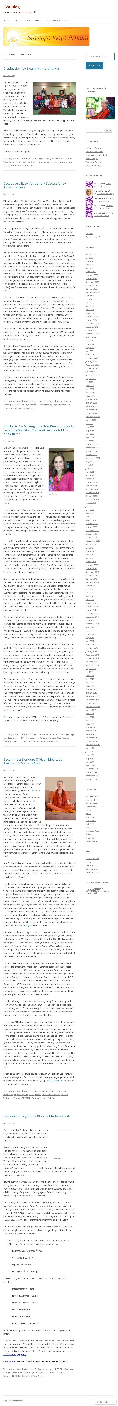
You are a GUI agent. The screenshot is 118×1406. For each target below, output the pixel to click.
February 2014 (92, 768)
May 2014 (90, 758)
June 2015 (90, 713)
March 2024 (91, 354)
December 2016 (92, 655)
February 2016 (92, 689)
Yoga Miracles (92, 841)
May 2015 (90, 717)
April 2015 (90, 720)
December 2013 (92, 775)
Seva (88, 827)
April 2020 (90, 516)
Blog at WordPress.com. (13, 1401)
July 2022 (89, 423)
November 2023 (92, 368)
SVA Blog (11, 6)
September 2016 (93, 665)
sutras (31, 1094)
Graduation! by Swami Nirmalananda (31, 68)
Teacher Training (57, 162)
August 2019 (91, 544)
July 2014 (89, 751)
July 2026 (89, 257)
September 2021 (93, 458)
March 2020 (91, 520)
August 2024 (91, 337)
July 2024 (89, 340)
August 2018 (91, 585)
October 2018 (91, 579)
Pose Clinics (23, 1372)
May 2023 (90, 389)
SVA (63, 158)
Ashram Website (34, 20)
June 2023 (90, 385)
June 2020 (90, 510)
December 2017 (92, 613)
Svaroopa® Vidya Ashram (22, 165)
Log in (88, 862)
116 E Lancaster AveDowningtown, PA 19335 (97, 889)
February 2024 (92, 358)
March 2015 (91, 724)
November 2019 (92, 534)
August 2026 (91, 254)
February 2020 (92, 523)
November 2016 (92, 658)
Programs (42, 1372)
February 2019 (92, 565)
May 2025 (90, 306)
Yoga (55, 404)
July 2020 (89, 506)
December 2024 (92, 323)
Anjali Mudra (91, 800)
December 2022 (92, 406)
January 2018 (91, 610)
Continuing (69, 1369)
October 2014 (91, 741)
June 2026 (90, 261)
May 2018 (90, 596)
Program (33, 1372)
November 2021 (92, 451)
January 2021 (91, 485)
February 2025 (92, 316)
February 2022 (92, 440)
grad (52, 158)
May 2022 (90, 430)
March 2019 (91, 561)
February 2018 (92, 606)
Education (7, 1372)
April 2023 (90, 392)
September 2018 (93, 582)
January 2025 (91, 320)
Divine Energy (92, 158)
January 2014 (91, 772)
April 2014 (90, 762)
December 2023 (92, 365)
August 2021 (91, 461)
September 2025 (93, 292)
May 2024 (90, 347)
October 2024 (91, 330)
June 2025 (90, 302)
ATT (13, 404)
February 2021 (92, 482)
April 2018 (90, 599)
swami (38, 1094)
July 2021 (89, 465)
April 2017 (90, 641)
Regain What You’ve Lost (96, 155)
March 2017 (91, 644)
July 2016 (89, 672)
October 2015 (91, 703)
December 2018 (92, 572)
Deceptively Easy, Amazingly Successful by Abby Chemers (34, 185)
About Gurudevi (50, 1091)
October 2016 (91, 661)
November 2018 (92, 575)
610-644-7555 (92, 892)
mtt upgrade (22, 1094)
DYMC (88, 813)
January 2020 (91, 527)
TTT (63, 1372)
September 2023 (93, 375)
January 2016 (91, 692)
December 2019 (92, 530)
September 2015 (93, 706)
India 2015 (90, 824)
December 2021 (92, 447)
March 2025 (91, 313)
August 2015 (91, 710)
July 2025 (89, 299)
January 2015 (91, 730)
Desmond (62, 1091)
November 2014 (92, 737)
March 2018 (91, 603)
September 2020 (93, 499)
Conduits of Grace (93, 148)
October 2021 (91, 454)
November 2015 (92, 699)
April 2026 (90, 268)
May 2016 (90, 679)
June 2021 (90, 468)
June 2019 (90, 551)
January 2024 (91, 361)
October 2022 (91, 413)
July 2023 (89, 382)
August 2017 (91, 627)
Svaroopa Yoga (23, 162)
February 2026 (92, 275)
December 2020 (92, 489)
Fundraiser (90, 817)
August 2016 (91, 668)
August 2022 (91, 420)
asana (46, 158)
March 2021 (91, 478)
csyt (72, 734)
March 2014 (91, 765)
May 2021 (90, 472)
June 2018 (90, 592)
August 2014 (91, 748)
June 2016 (90, 675)
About (18, 20)
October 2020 (91, 496)
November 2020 (92, 492)
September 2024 (93, 333)
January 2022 (91, 444)
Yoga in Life (91, 837)
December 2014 (92, 734)
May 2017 (90, 637)
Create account (92, 858)
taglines (89, 834)
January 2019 (91, 568)
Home (5, 20)
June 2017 (90, 634)
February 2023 (92, 399)
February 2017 (92, 648)
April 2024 (90, 351)
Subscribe (94, 65)
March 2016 (91, 686)
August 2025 (91, 295)
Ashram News (92, 803)
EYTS (15, 1372)
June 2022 (90, 427)
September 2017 (93, 623)
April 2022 (90, 434)
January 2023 (91, 402)
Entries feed (91, 865)
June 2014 (90, 755)
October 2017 (91, 620)
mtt (15, 1094)
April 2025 (90, 309)
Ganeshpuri (91, 820)
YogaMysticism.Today (57, 20)
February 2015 (92, 727)
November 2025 (92, 285)
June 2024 (90, 344)
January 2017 (91, 651)
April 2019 (90, 558)
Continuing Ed (31, 401)
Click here (7, 717)
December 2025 (92, 282)
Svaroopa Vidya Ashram (26, 404)
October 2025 (91, 289)
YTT (18, 741)
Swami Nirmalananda (40, 162)
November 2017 (92, 617)
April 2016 (90, 682)
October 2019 (91, 537)
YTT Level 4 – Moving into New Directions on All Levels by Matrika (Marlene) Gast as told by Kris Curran (38, 430)
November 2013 (92, 779)
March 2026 (91, 271)
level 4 (57, 158)
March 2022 (91, 437)
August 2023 (91, 378)
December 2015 (92, 696)
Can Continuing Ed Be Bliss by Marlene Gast (36, 1116)
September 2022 (93, 416)
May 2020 (90, 513)
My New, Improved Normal (103, 199)
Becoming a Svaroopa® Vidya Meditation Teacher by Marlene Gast (34, 761)
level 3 (11, 738)
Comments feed (93, 869)
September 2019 (93, 541)
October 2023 (91, 371)
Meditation (8, 1094)
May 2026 (90, 264)
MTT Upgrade (27, 925)
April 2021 (90, 475)
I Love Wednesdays (94, 151)
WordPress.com (92, 872)
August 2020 (91, 503)
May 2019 (90, 554)
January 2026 (91, 278)
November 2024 (92, 327)
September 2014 (93, 744)
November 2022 (92, 409)
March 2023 (91, 396)
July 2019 (89, 547)
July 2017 (89, 630)
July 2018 (89, 589)
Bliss (62, 1369)
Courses (29, 158)
